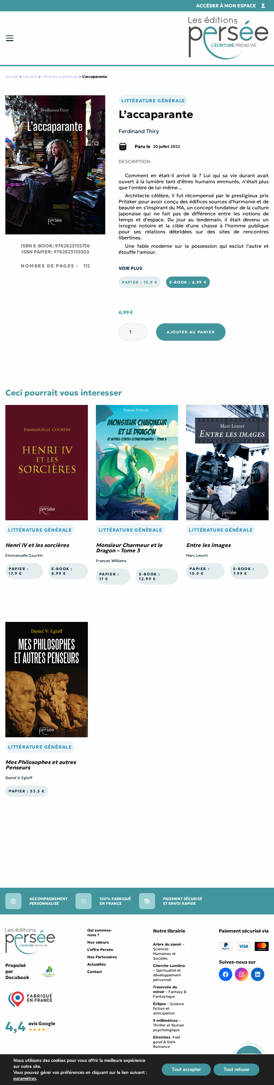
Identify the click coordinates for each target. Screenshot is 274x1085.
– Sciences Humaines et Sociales (168, 951)
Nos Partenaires (102, 957)
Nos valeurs (98, 942)
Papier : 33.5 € (27, 791)
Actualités (96, 964)
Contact (94, 971)
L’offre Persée (100, 949)
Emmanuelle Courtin (24, 555)
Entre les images (208, 545)
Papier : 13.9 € (139, 282)
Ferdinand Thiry (139, 131)
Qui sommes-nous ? (99, 932)
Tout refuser (236, 1069)
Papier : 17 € (109, 576)
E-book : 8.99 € (62, 571)
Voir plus (130, 268)
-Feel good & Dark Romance (166, 1042)
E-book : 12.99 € (149, 576)
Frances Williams (111, 560)
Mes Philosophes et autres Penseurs (40, 764)
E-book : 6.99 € (188, 282)
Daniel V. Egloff (18, 777)
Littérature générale (60, 76)
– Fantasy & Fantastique (169, 992)
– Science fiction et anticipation (168, 1008)
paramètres (24, 1079)
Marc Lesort (197, 555)
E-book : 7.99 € (243, 571)
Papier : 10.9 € (199, 571)
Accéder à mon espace (226, 6)
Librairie (30, 76)
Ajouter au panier (191, 332)
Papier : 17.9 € (19, 571)
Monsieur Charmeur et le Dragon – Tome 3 (129, 547)
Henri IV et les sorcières (37, 545)
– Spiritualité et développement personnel (169, 972)
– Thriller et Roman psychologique (168, 1025)
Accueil (11, 76)
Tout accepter (186, 1069)
